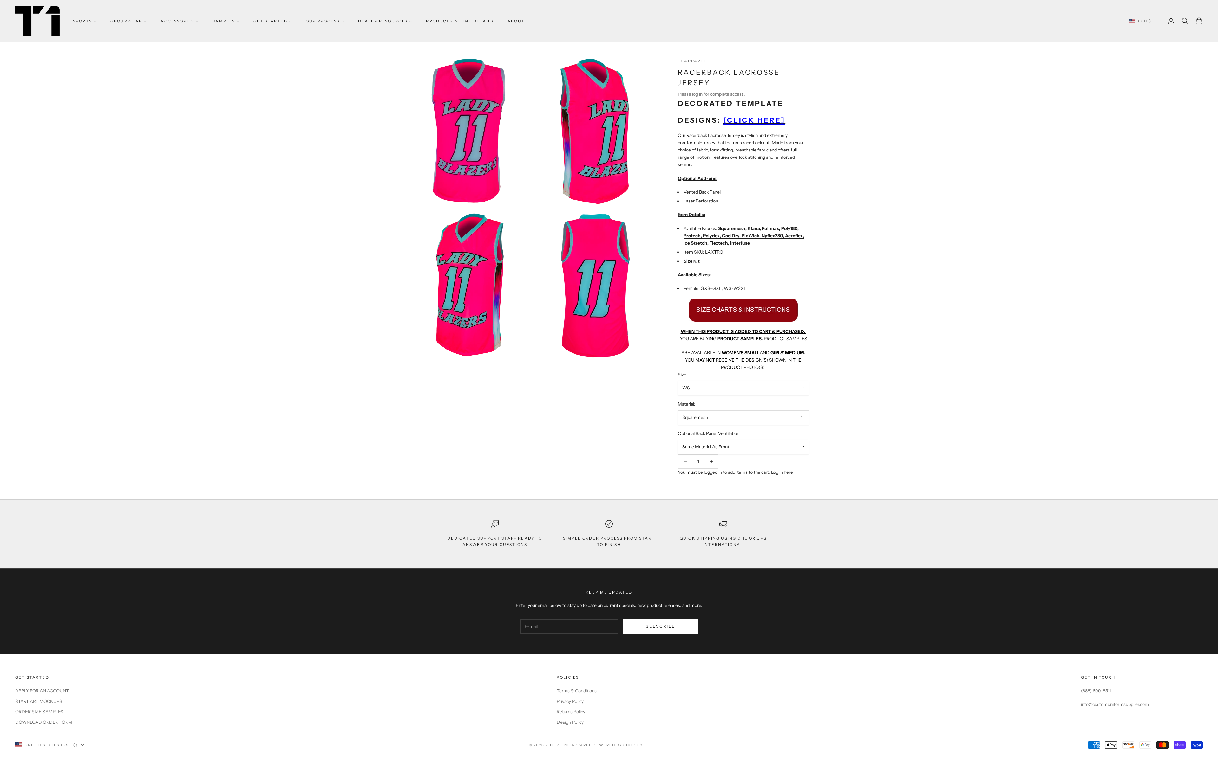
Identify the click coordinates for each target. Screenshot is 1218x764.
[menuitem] (84, 21)
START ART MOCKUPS (38, 701)
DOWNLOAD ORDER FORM (43, 722)
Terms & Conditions (577, 691)
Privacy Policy (570, 701)
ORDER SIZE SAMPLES (39, 712)
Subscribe (660, 626)
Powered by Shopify (618, 745)
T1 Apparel (692, 61)
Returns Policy (571, 712)
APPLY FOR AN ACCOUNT (42, 691)
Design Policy (570, 722)
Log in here (782, 472)
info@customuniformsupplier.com (1115, 704)
